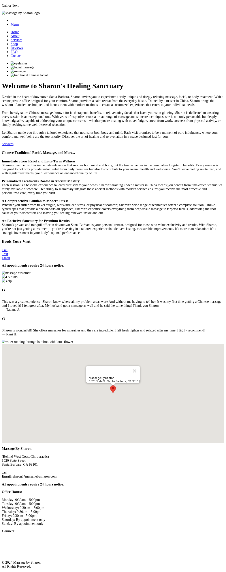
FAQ (14, 52)
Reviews (17, 48)
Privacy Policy (12, 551)
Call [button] (5, 250)
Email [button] (6, 258)
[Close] (134, 371)
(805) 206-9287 (31, 5)
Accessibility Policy (16, 555)
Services (16, 40)
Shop (14, 44)
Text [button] (5, 254)
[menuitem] (117, 32)
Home (15, 32)
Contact (16, 56)
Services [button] (7, 144)
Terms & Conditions (17, 547)
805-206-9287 (18, 472)
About (15, 36)
